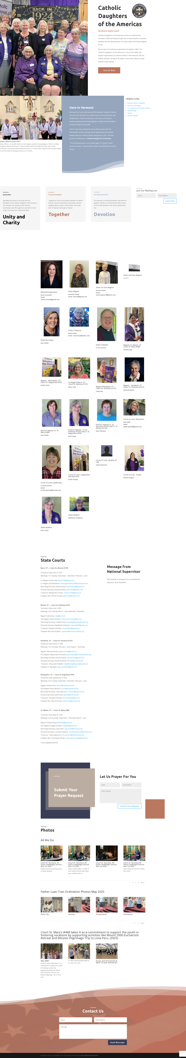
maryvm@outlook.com (76, 692)
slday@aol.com (60, 616)
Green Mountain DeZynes (89, 1055)
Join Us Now (109, 70)
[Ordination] (134, 912)
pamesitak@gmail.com (64, 723)
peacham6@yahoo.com (74, 590)
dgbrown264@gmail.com (68, 651)
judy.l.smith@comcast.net (73, 729)
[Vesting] (79, 912)
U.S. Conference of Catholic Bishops (138, 108)
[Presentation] (107, 912)
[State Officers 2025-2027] (31, 139)
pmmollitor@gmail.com (71, 628)
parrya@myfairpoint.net (66, 685)
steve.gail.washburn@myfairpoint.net (74, 583)
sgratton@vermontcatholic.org (73, 631)
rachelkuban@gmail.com (75, 587)
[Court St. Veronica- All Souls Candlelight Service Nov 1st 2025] (51, 860)
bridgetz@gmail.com (69, 726)
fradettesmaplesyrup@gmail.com (76, 664)
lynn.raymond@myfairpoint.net (72, 735)
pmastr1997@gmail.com (72, 593)
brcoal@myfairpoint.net (69, 689)
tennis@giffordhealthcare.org (77, 622)
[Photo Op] (51, 912)
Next (142, 882)
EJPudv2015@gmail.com (75, 658)
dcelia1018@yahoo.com (66, 580)
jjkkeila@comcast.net (71, 695)
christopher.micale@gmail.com (77, 738)
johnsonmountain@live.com (72, 619)
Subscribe (170, 201)
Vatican (129, 113)
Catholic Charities (132, 116)
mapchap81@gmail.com (79, 625)
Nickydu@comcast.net (75, 661)
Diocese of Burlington (134, 105)
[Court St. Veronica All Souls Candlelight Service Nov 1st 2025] (134, 860)
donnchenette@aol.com (71, 698)
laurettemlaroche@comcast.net (80, 732)
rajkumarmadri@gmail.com (67, 667)
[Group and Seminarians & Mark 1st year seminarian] (107, 958)
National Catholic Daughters (136, 103)
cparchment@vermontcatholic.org (78, 655)
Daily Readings (131, 110)
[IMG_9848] (51, 958)
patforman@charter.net (71, 596)
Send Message (117, 1042)
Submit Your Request (129, 806)
